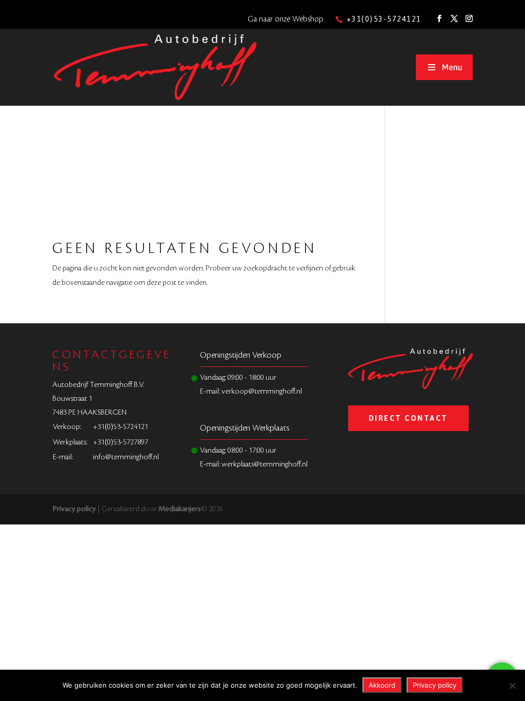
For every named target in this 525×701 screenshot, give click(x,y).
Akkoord (382, 685)
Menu (452, 67)
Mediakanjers (179, 509)
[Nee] (512, 685)
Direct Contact (408, 418)
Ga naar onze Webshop (286, 19)
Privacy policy (74, 509)
